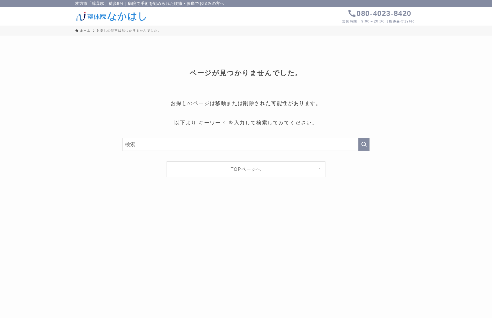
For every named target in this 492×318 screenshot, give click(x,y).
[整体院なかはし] (111, 16)
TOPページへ (246, 169)
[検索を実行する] (364, 144)
